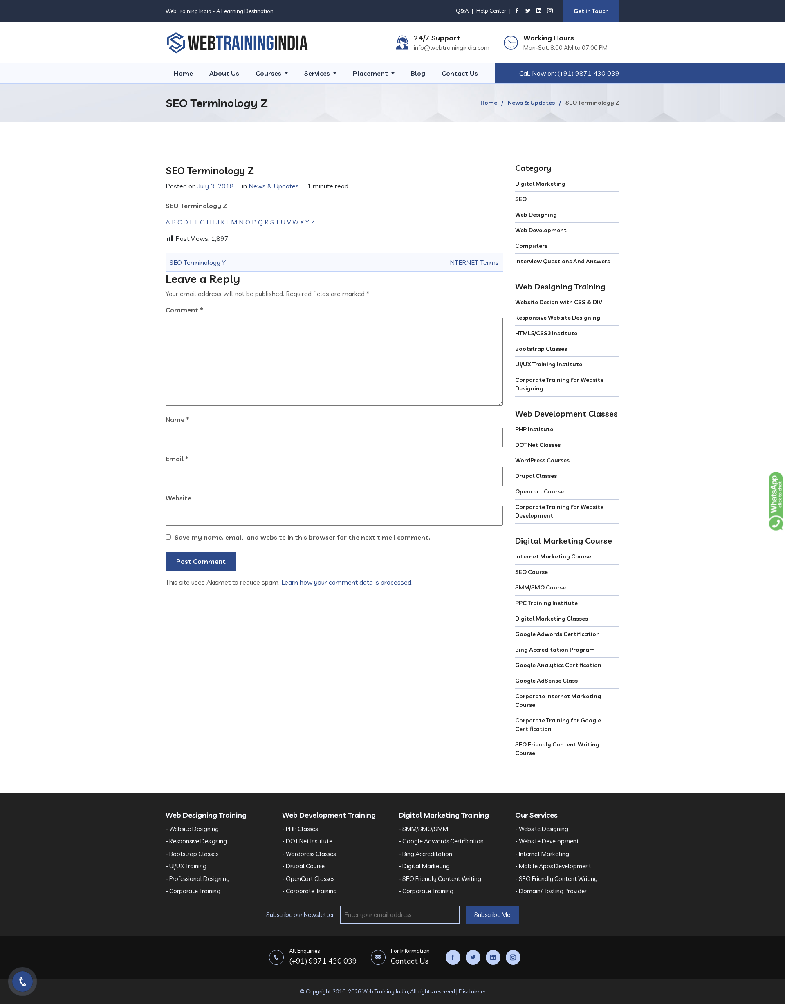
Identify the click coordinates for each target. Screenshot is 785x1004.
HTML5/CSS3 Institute (546, 333)
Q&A (462, 10)
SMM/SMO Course (540, 587)
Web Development (541, 230)
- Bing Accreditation (425, 854)
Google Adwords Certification (557, 634)
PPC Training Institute (546, 603)
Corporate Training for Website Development (559, 511)
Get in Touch (591, 11)
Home (183, 73)
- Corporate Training (193, 891)
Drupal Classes (536, 476)
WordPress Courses (542, 460)
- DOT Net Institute (307, 841)
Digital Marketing (540, 183)
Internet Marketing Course (553, 556)
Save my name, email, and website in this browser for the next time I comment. (302, 537)
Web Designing (536, 214)
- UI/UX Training (186, 866)
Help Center (491, 10)
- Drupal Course (303, 866)
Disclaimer (472, 991)
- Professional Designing (198, 879)
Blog (418, 73)
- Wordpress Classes (309, 854)
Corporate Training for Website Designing (559, 384)
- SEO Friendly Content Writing (440, 879)
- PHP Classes (300, 829)
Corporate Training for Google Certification (558, 725)
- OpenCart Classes (308, 879)
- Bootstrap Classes (192, 854)
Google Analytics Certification (558, 665)
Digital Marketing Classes (551, 618)
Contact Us (460, 73)
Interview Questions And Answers (562, 261)
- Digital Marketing (424, 866)
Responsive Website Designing (557, 317)
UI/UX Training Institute (548, 364)
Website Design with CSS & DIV (558, 302)
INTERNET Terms (473, 262)
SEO (521, 199)
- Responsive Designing (196, 841)
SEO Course (531, 572)
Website (178, 498)
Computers (531, 245)
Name (177, 419)
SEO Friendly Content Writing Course (557, 749)
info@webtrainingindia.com (451, 48)
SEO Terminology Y (198, 262)
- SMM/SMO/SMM (423, 829)
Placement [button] (371, 73)
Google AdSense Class (546, 680)
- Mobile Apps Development (553, 866)
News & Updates (531, 102)
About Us (224, 73)
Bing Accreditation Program (555, 649)
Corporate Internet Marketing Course (558, 700)
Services (318, 73)
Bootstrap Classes (541, 348)
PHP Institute (534, 429)
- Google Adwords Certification (441, 841)
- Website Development (547, 841)
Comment (184, 310)
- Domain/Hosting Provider (551, 891)
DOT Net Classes (538, 444)
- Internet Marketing (542, 854)
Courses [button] (269, 73)
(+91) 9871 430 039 (588, 73)
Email (177, 459)
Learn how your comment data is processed (346, 582)
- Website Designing (192, 829)
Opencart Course (539, 491)
